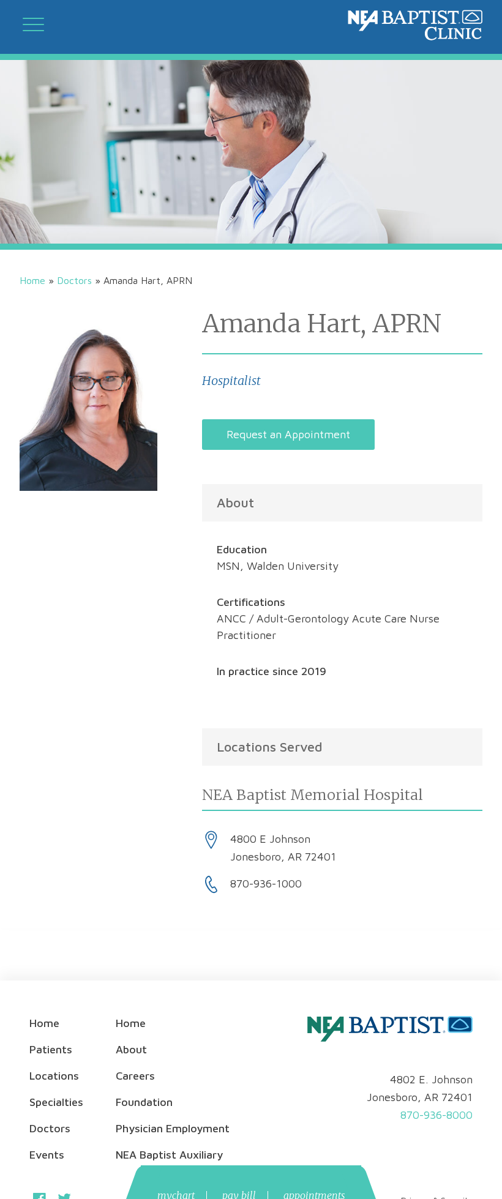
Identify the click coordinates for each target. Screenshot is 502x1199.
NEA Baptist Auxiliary (169, 1154)
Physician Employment (173, 1128)
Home (32, 280)
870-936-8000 (436, 1114)
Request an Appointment (288, 434)
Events (46, 1154)
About (131, 1049)
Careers (135, 1075)
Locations (54, 1075)
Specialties (56, 1102)
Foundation (144, 1102)
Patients (50, 1049)
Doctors (74, 280)
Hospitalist (231, 380)
